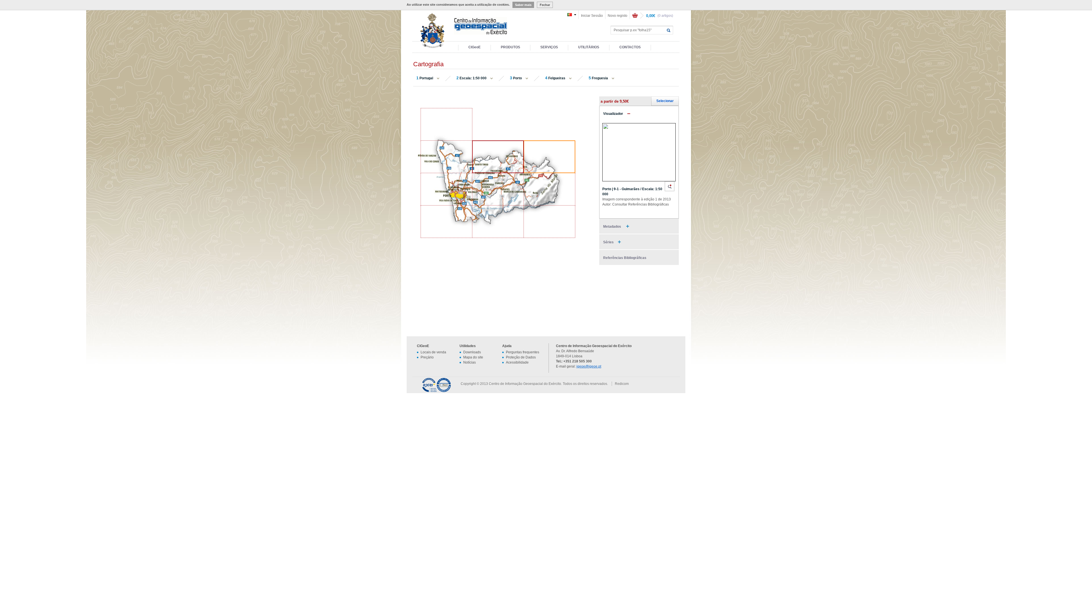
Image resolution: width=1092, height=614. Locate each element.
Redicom (622, 384)
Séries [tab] (608, 242)
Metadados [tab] (612, 227)
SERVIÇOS (549, 47)
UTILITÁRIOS (588, 47)
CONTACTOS (630, 47)
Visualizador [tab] (613, 114)
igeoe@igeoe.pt (588, 366)
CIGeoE (474, 47)
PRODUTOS (510, 47)
